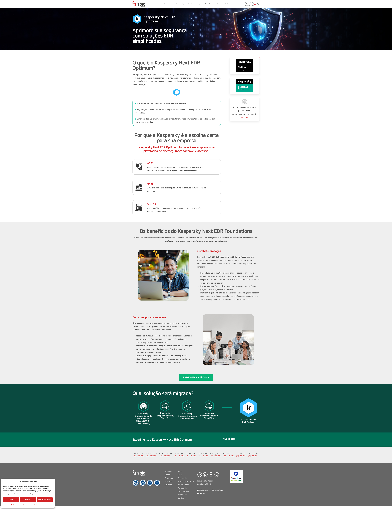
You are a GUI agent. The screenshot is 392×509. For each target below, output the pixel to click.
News (180, 471)
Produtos (169, 478)
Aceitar (11, 499)
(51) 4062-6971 (229, 456)
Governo (168, 484)
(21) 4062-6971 (151, 456)
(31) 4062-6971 (165, 456)
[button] (196, 377)
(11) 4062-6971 (139, 456)
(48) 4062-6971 (216, 456)
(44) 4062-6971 (203, 456)
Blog (180, 474)
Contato (181, 498)
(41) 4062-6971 (179, 456)
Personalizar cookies (45, 499)
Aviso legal (41, 505)
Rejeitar (28, 499)
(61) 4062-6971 (241, 456)
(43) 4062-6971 (191, 456)
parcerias (245, 117)
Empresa (168, 471)
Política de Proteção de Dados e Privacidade (186, 481)
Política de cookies (16, 505)
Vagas (167, 474)
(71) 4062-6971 (253, 456)
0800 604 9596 (204, 484)
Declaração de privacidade (30, 505)
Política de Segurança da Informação (183, 491)
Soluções (168, 481)
